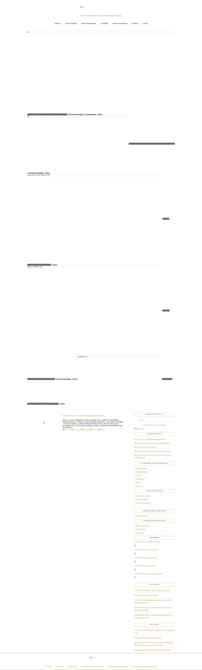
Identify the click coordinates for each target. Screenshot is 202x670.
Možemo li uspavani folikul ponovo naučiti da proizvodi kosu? (152, 451)
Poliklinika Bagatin (141, 468)
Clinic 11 (138, 482)
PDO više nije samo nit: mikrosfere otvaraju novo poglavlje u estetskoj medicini (152, 456)
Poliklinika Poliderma (141, 516)
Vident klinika (140, 533)
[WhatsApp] (94, 430)
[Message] (85, 430)
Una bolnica (139, 486)
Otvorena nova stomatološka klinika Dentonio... (84, 415)
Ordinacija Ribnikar (142, 472)
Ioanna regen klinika (142, 499)
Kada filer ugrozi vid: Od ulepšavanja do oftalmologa (150, 439)
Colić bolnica (140, 479)
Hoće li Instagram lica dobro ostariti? (145, 447)
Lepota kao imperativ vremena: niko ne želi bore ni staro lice (152, 650)
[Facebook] (4, 2)
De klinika (139, 475)
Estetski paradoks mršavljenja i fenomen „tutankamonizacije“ (152, 443)
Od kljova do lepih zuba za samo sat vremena (147, 637)
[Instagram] (8, 2)
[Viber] (102, 430)
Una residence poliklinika (143, 503)
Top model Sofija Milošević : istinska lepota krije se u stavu (152, 590)
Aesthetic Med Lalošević (143, 496)
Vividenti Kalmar (140, 529)
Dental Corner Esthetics (142, 525)
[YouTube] (6, 2)
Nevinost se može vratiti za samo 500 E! (146, 595)
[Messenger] (76, 430)
